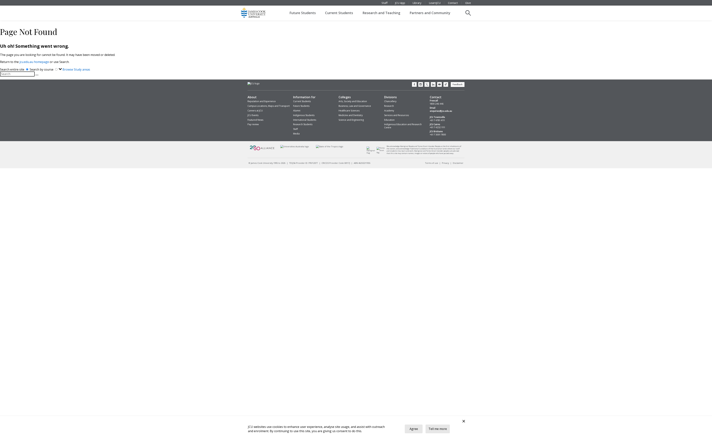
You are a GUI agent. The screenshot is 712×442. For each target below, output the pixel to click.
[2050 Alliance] (262, 149)
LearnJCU (435, 3)
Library (417, 3)
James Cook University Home (257, 12)
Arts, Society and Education (353, 101)
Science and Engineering (351, 119)
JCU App (400, 3)
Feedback (458, 84)
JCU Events (253, 115)
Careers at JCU (255, 110)
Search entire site (12, 69)
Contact (453, 3)
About (252, 97)
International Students (304, 119)
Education (389, 119)
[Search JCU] (468, 13)
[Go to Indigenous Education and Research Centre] (371, 153)
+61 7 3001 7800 (438, 134)
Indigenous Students (303, 115)
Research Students (302, 124)
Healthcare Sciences (349, 110)
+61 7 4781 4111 (437, 120)
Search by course (42, 69)
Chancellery (390, 101)
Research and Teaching (381, 13)
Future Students (302, 13)
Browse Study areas (76, 69)
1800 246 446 (437, 103)
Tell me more (437, 429)
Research (389, 106)
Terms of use (431, 163)
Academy (389, 110)
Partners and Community (430, 13)
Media (296, 133)
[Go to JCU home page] (254, 83)
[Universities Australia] (294, 146)
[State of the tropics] (330, 146)
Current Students (339, 13)
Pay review (253, 124)
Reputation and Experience (262, 101)
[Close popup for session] (463, 422)
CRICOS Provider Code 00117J (336, 163)
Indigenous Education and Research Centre (403, 126)
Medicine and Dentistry (351, 115)
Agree (414, 429)
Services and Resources (396, 115)
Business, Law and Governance (355, 106)
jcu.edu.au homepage (34, 62)
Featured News (255, 119)
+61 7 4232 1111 (437, 127)
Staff (385, 3)
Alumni (296, 110)
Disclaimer (458, 163)
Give (468, 3)
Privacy (445, 163)
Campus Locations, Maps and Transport (269, 106)
